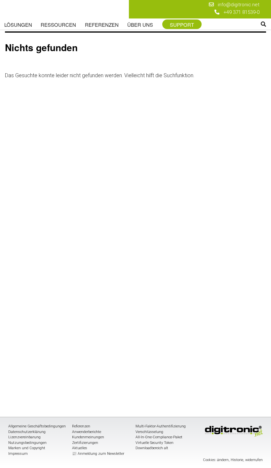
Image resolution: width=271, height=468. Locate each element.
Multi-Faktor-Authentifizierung (161, 426)
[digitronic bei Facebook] (179, 5)
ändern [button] (223, 460)
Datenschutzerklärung (27, 432)
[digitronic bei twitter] (191, 13)
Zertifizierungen (85, 443)
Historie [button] (237, 460)
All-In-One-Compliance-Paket (159, 437)
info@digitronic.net (236, 5)
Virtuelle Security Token (155, 443)
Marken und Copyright (26, 448)
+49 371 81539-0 (241, 12)
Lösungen (18, 24)
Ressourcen (58, 24)
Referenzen (102, 24)
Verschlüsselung (149, 432)
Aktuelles (79, 448)
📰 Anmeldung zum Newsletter (98, 453)
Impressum (18, 453)
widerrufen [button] (254, 460)
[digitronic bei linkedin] (179, 13)
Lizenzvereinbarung (24, 437)
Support (182, 24)
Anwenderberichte (86, 432)
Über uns (140, 24)
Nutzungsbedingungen (27, 443)
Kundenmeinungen (88, 437)
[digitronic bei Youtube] (191, 5)
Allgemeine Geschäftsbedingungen (37, 426)
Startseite (47, 10)
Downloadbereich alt (152, 448)
